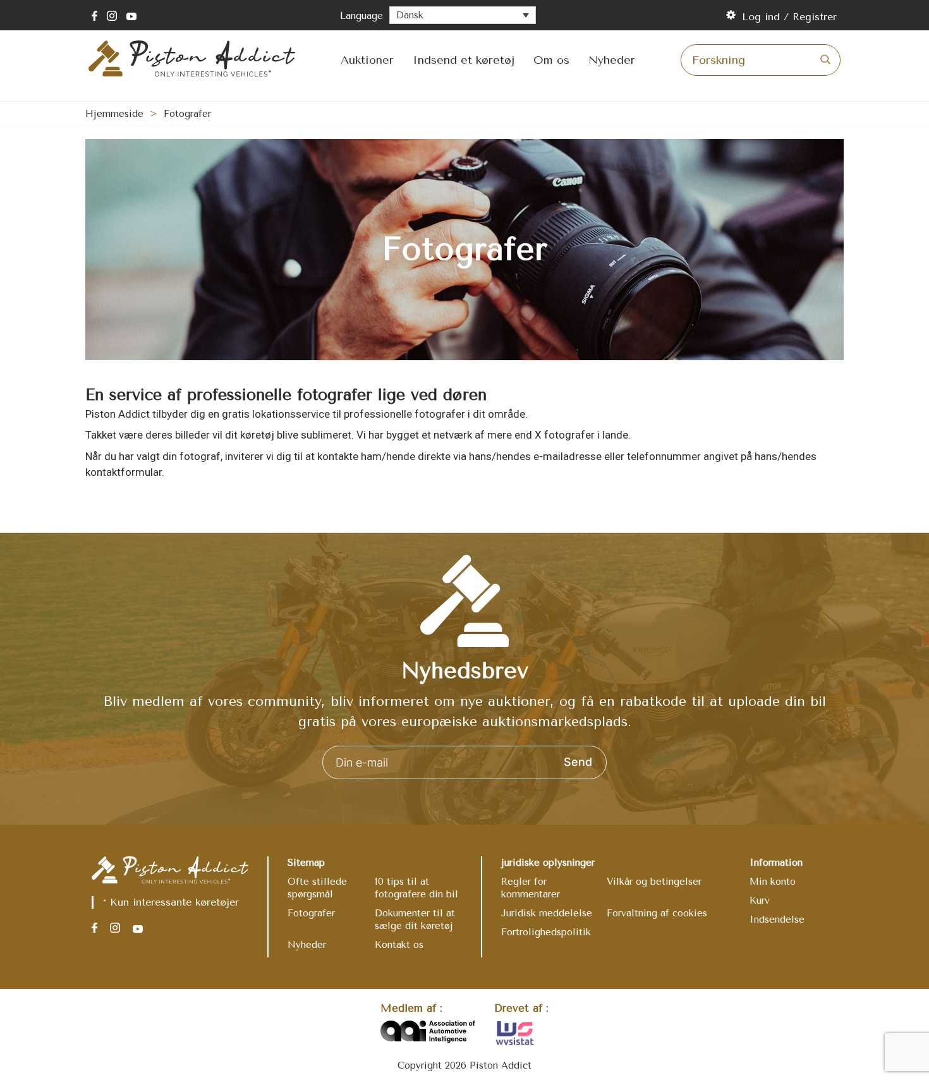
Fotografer (311, 913)
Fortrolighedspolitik (546, 932)
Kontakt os (399, 944)
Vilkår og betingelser (654, 881)
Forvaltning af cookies (657, 913)
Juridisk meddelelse (546, 913)
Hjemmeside (114, 113)
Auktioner (367, 60)
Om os (551, 60)
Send (578, 761)
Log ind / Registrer (789, 17)
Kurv (760, 900)
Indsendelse (777, 919)
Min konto (773, 881)
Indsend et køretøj (463, 60)
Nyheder (611, 60)
